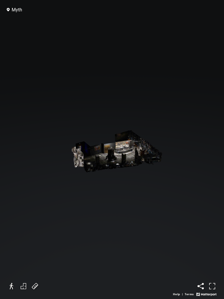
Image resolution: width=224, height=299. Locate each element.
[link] (176, 294)
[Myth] (112, 149)
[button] (15, 10)
